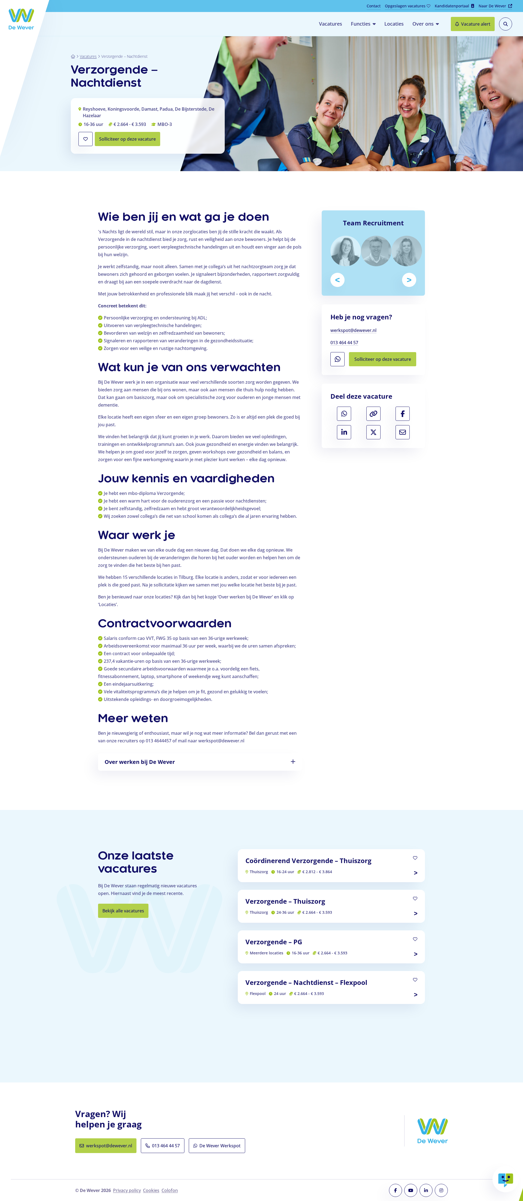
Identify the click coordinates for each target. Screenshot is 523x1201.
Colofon (170, 1190)
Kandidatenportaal (452, 5)
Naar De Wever (495, 6)
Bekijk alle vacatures (123, 911)
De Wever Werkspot (222, 1147)
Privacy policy (127, 1190)
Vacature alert (475, 24)
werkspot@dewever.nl (353, 330)
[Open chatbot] (505, 1179)
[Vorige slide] (337, 280)
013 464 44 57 (344, 343)
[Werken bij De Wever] (21, 19)
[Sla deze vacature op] (85, 139)
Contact (374, 5)
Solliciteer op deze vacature (129, 141)
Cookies (151, 1190)
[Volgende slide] (409, 280)
